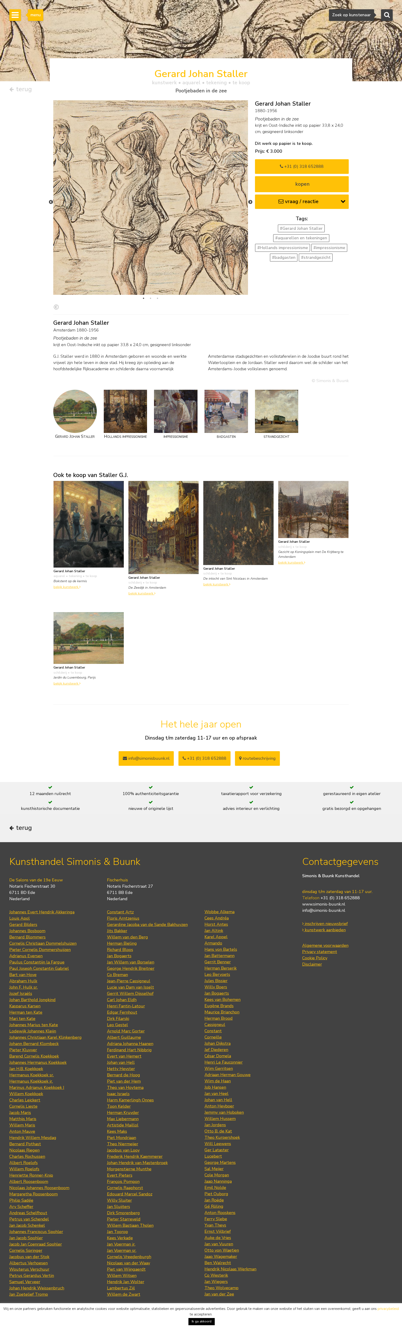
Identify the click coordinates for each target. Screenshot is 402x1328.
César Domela (217, 1056)
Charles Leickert (24, 1100)
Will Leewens (217, 1143)
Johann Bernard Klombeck (34, 1043)
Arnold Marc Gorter (126, 1031)
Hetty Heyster (121, 1068)
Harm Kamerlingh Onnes (130, 1100)
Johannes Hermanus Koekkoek (38, 1062)
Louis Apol (19, 918)
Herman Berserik (220, 968)
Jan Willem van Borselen (130, 962)
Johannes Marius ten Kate (33, 1025)
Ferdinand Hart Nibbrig (129, 1050)
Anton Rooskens (219, 1212)
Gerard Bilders (23, 924)
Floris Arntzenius (123, 918)
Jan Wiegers (216, 1281)
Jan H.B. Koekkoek (26, 1068)
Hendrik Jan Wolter (125, 1282)
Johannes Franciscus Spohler (36, 1231)
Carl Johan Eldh (122, 1000)
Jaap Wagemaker (220, 1256)
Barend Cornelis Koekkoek (34, 1056)
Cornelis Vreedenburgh (129, 1257)
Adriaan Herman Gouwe (227, 1075)
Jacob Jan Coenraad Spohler (35, 1244)
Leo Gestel (117, 1025)
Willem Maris (22, 1125)
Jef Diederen (216, 1049)
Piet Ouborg (216, 1194)
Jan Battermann (219, 955)
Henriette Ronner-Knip (31, 1175)
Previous (51, 202)
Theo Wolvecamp (221, 1288)
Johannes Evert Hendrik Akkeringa (41, 912)
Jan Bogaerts (119, 956)
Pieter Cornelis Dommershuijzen (40, 949)
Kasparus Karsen (24, 1006)
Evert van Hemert (124, 1056)
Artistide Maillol (122, 1125)
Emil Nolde (215, 1187)
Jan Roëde (214, 1200)
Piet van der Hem (124, 1081)
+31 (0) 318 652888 (303, 166)
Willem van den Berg (127, 937)
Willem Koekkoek (26, 1094)
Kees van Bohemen (222, 999)
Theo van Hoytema (125, 1087)
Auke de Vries (217, 1237)
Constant (213, 1031)
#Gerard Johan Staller (301, 228)
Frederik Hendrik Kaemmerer (135, 1156)
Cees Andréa (216, 918)
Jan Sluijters (118, 1206)
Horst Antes (216, 924)
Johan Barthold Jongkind (32, 1000)
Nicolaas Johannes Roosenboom (39, 1188)
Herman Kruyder (123, 1112)
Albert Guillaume (124, 1037)
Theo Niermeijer (122, 1144)
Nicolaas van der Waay (128, 1263)
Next (250, 202)
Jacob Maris (20, 1112)
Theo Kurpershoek (222, 1137)
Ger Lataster (216, 1150)
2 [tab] (150, 298)
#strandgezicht (316, 257)
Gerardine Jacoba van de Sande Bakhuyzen (147, 924)
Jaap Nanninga (218, 1181)
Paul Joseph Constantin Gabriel (39, 968)
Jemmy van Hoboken (224, 1112)
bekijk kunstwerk (66, 586)
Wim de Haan (217, 1081)
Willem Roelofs (24, 1169)
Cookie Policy (314, 958)
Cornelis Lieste (23, 1106)
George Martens (220, 1162)
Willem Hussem (220, 1118)
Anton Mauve (22, 1131)
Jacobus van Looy (123, 1150)
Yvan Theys (215, 1225)
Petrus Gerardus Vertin (31, 1275)
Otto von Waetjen (221, 1250)
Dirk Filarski (118, 1018)
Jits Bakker (117, 931)
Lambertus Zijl (121, 1288)
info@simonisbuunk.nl (148, 758)
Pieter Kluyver (23, 1050)
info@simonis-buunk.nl (323, 910)
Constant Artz (120, 912)
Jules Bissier (216, 981)
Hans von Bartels (220, 949)
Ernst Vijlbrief (217, 1231)
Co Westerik (216, 1275)
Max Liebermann (123, 1119)
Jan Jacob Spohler (26, 1238)
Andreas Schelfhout (28, 1213)
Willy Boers (215, 987)
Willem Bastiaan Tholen (130, 1225)
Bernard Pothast (25, 1144)
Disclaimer (312, 964)
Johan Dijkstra (217, 1043)
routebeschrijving (258, 758)
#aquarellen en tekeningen (301, 238)
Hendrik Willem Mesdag (32, 1137)
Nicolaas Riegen (24, 1150)
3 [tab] (157, 298)
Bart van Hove (23, 974)
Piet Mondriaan (121, 1137)
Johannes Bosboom (27, 931)
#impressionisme (329, 247)
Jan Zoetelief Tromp (28, 1294)
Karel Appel (216, 937)
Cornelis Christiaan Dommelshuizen (43, 943)
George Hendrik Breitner (130, 968)
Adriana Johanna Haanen (130, 1043)
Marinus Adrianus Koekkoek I (36, 1087)
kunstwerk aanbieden (325, 930)
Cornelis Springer (25, 1250)
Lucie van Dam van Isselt (130, 987)
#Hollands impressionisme (282, 247)
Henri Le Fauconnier (223, 1062)
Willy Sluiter (119, 1200)
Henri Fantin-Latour (126, 1006)
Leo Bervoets (217, 974)
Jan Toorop (117, 1231)
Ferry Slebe (215, 1219)
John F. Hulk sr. (23, 987)
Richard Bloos (120, 949)
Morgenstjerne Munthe (129, 1169)
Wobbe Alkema (219, 912)
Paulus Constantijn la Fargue (36, 962)
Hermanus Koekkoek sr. (31, 1075)
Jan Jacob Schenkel (27, 1225)
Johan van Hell (121, 1062)
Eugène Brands (219, 1006)
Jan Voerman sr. (121, 1250)
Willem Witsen (122, 1275)
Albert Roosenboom (28, 1181)
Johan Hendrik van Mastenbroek (137, 1163)
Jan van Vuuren (218, 1244)
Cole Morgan (216, 1175)
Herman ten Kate (25, 1012)
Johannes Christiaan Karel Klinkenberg (45, 1037)
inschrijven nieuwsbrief (326, 923)
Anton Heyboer (219, 1106)
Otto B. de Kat (218, 1131)
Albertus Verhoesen (28, 1263)
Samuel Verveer (24, 1282)
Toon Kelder (119, 1106)
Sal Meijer (214, 1169)
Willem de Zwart (123, 1294)
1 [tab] (143, 298)
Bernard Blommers (27, 937)
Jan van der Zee (219, 1294)
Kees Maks (117, 1131)
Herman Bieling (122, 943)
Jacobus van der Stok (29, 1257)
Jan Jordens (215, 1125)
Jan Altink (213, 930)
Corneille (213, 1037)
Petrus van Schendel (29, 1219)
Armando (213, 943)
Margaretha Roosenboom (33, 1194)
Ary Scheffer (21, 1206)
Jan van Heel (216, 1093)
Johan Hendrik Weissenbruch (36, 1288)
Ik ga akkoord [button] (201, 1321)
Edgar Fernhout (122, 1012)
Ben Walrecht (217, 1263)
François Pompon (123, 1181)
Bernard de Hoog (123, 1075)
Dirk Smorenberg (123, 1213)
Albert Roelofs (23, 1163)
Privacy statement (319, 952)
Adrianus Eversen (26, 956)
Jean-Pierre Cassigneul (128, 981)
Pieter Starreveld (124, 1219)
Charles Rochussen (27, 1156)
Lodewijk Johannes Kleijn (32, 1031)
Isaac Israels (118, 1094)
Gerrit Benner (217, 962)
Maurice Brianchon (221, 1012)
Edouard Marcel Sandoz (129, 1194)
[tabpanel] (150, 236)
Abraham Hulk (23, 981)
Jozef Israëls (20, 993)
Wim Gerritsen (218, 1068)
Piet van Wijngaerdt (126, 1269)
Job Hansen (215, 1087)
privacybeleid (388, 1308)
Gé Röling (213, 1206)
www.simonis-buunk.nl (323, 904)
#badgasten (283, 257)
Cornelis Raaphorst (125, 1188)
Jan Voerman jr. (121, 1244)
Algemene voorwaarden (325, 945)
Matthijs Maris (22, 1119)
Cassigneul (214, 1024)
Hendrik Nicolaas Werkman (230, 1269)
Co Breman (117, 974)
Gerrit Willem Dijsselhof (130, 993)
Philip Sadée (21, 1200)
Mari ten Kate (22, 1018)
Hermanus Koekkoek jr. (31, 1081)
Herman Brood (218, 1018)
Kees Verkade (120, 1238)
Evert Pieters (119, 1175)
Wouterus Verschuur (29, 1269)
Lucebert (213, 1156)
